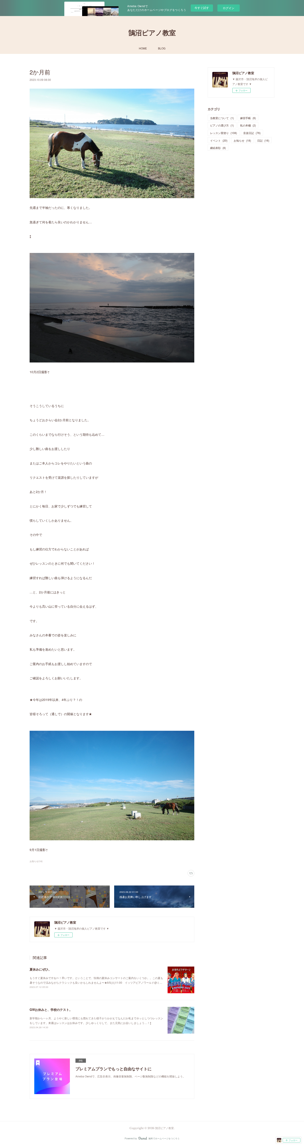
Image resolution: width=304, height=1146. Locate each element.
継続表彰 (218, 148)
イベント (218, 140)
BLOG (161, 48)
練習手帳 (248, 118)
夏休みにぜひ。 (40, 969)
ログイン (228, 8)
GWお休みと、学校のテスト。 (51, 1009)
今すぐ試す (202, 8)
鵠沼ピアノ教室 (152, 33)
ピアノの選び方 (222, 125)
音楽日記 (252, 133)
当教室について (222, 118)
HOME (143, 48)
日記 (263, 140)
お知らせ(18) (36, 861)
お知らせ (242, 140)
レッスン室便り (223, 133)
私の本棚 (248, 125)
